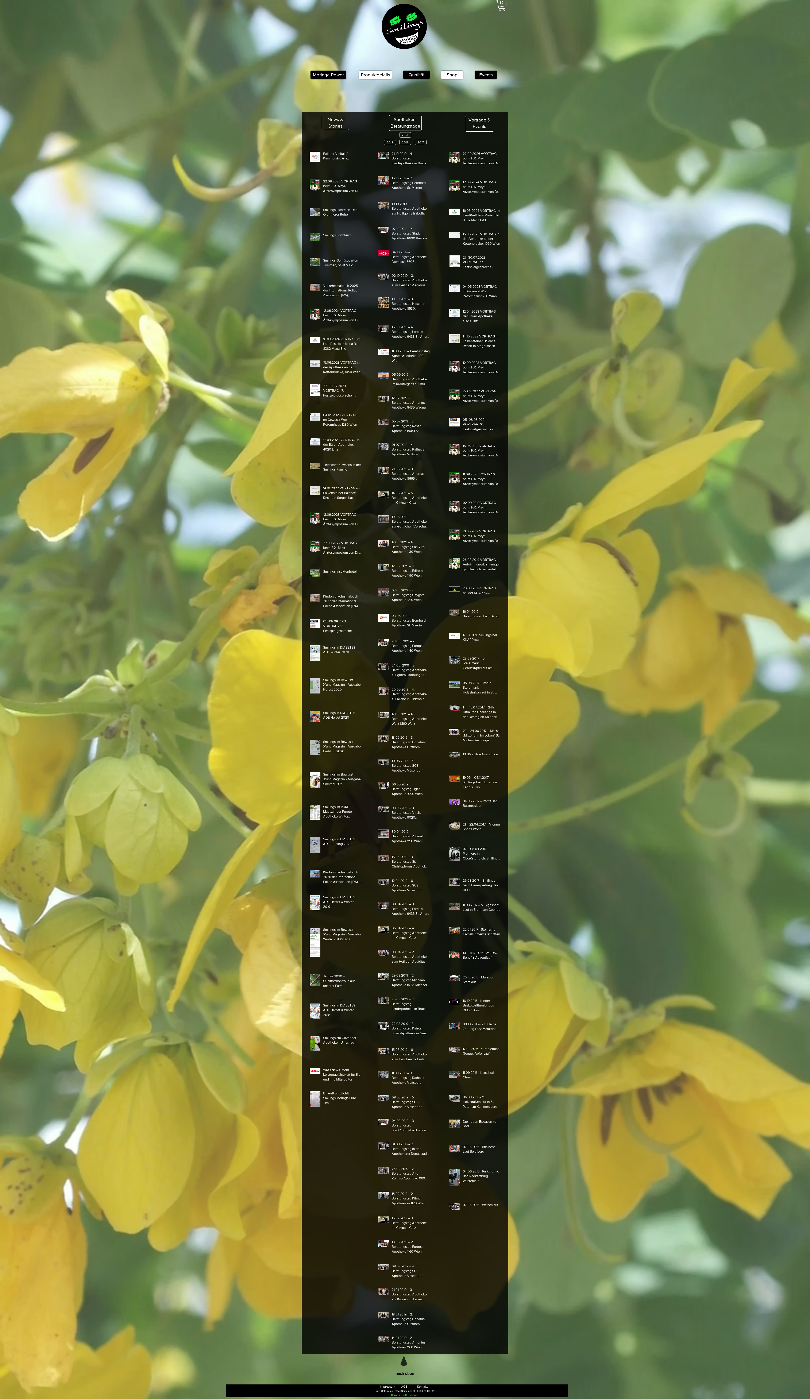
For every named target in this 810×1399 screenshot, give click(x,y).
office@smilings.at (405, 1391)
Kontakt (422, 1386)
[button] (502, 5)
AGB (404, 1386)
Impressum (387, 1386)
